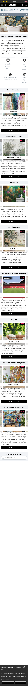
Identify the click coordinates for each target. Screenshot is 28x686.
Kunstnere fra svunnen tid (14, 407)
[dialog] (14, 675)
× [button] (26, 667)
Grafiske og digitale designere (14, 273)
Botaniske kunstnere (14, 136)
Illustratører (14, 182)
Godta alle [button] (8, 683)
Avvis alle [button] (20, 683)
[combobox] (24, 667)
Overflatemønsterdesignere (14, 363)
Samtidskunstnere (14, 90)
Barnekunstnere (14, 227)
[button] (14, 680)
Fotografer (14, 320)
